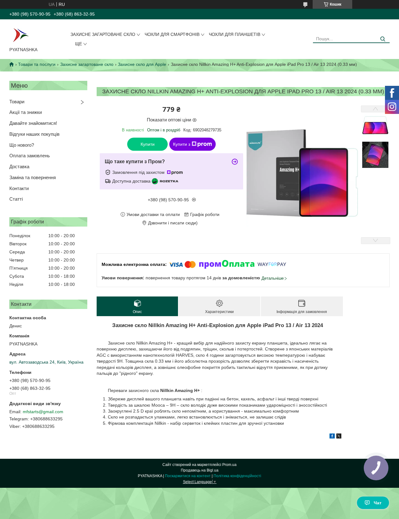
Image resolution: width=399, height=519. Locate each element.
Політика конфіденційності (237, 476)
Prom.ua (229, 465)
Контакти (19, 188)
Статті (16, 199)
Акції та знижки (25, 112)
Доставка (19, 166)
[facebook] (332, 436)
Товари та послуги (36, 64)
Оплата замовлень (29, 155)
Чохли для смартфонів (172, 34)
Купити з (181, 144)
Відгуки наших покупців (34, 134)
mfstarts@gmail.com (43, 411)
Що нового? (21, 145)
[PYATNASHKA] (20, 34)
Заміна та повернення (32, 177)
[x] (338, 436)
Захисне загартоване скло (102, 34)
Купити (148, 144)
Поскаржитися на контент (188, 476)
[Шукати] (383, 39)
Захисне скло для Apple (142, 64)
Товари (16, 101)
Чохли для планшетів (234, 34)
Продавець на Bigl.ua (200, 470)
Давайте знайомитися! (33, 123)
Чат (378, 502)
